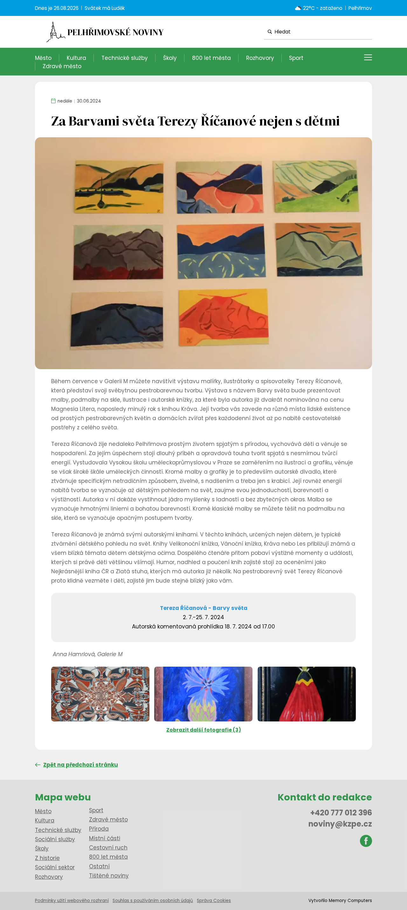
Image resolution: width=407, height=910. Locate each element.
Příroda (99, 829)
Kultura (76, 58)
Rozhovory (260, 58)
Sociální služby (55, 839)
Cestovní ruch (108, 847)
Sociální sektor (55, 867)
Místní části (104, 838)
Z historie (47, 858)
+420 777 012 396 (341, 812)
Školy (170, 58)
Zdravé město (62, 66)
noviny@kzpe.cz (340, 824)
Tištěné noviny (109, 875)
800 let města (211, 58)
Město (43, 58)
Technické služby (124, 58)
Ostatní (99, 866)
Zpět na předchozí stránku (80, 765)
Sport (296, 58)
